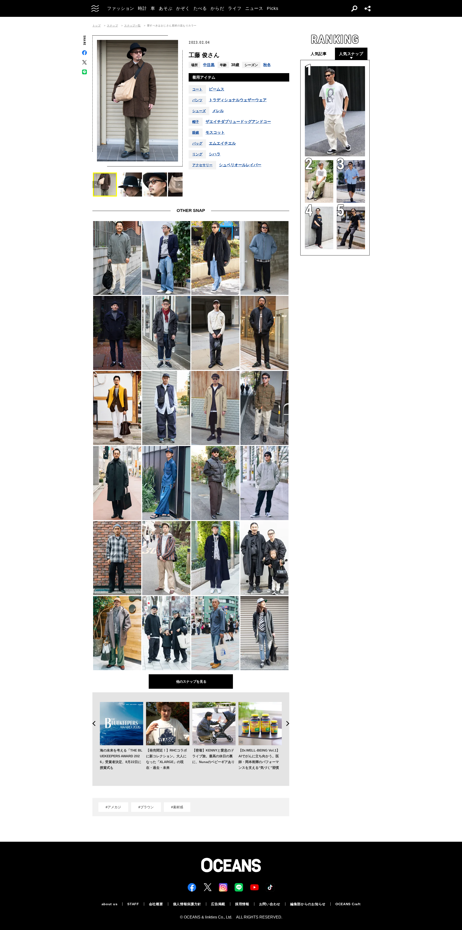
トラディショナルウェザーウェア (238, 100)
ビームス (216, 89)
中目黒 (209, 65)
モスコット (215, 132)
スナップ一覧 (132, 25)
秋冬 (267, 65)
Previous (92, 723)
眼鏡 (195, 132)
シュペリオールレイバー (240, 165)
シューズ (199, 111)
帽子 (195, 122)
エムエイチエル (222, 143)
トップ (96, 25)
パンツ (197, 100)
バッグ (197, 143)
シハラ (214, 154)
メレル (218, 111)
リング (197, 154)
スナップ (112, 25)
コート (197, 89)
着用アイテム (203, 77)
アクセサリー (202, 165)
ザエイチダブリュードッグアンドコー (238, 122)
